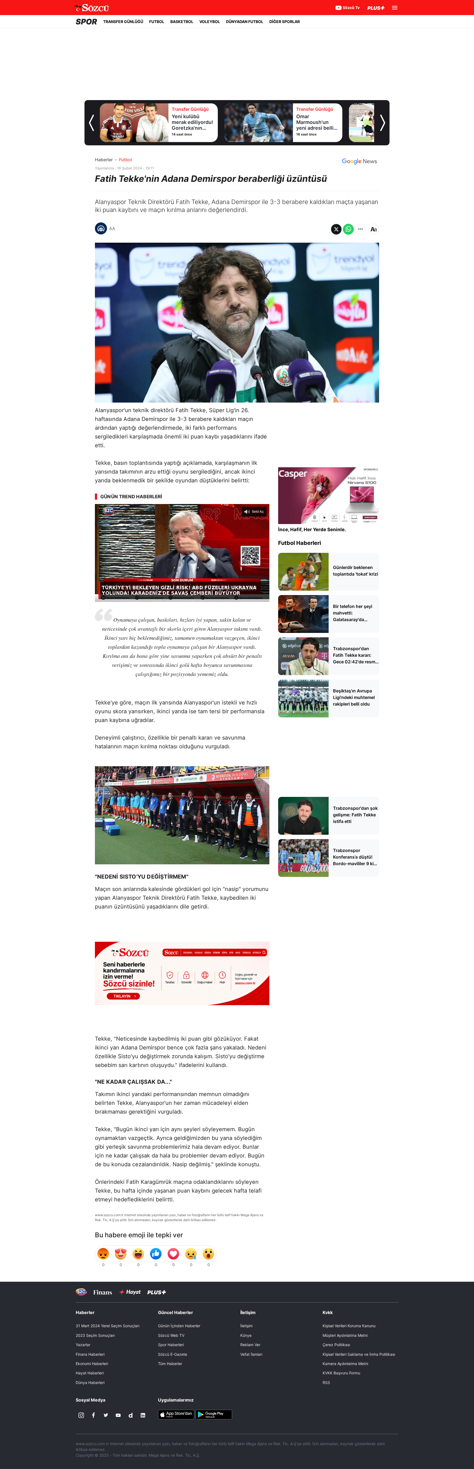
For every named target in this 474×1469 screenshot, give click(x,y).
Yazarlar (83, 1344)
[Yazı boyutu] (373, 229)
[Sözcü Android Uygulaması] (214, 1414)
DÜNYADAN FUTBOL (244, 21)
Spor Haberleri (171, 1344)
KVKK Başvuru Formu (341, 1373)
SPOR (86, 21)
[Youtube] (118, 1415)
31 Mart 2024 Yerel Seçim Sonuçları (107, 1325)
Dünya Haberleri (90, 1382)
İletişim (246, 1325)
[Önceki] (91, 123)
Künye (246, 1335)
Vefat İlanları (251, 1354)
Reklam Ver (250, 1344)
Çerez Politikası (336, 1344)
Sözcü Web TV (171, 1335)
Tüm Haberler (170, 1363)
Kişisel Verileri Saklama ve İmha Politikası (359, 1354)
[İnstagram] (81, 1415)
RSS (326, 1382)
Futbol (125, 159)
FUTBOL (156, 21)
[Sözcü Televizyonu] (81, 1292)
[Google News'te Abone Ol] (359, 161)
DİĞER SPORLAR (284, 21)
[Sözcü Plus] (156, 1292)
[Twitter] (105, 1415)
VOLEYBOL (209, 21)
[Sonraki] (382, 123)
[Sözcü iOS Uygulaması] (176, 1414)
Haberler (104, 159)
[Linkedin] (142, 1415)
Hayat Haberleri (90, 1373)
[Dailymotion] (130, 1415)
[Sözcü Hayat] (130, 1292)
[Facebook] (93, 1415)
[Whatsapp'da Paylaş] (348, 229)
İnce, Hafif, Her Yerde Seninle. (312, 529)
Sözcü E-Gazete (172, 1354)
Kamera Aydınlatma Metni (345, 1363)
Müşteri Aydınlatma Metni (345, 1335)
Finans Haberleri (90, 1354)
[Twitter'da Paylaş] (336, 229)
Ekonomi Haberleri (92, 1363)
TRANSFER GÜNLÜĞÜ (123, 21)
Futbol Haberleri (299, 543)
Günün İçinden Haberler (179, 1325)
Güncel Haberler (175, 1312)
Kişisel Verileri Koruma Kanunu (349, 1325)
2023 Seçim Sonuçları (95, 1335)
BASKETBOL (181, 21)
